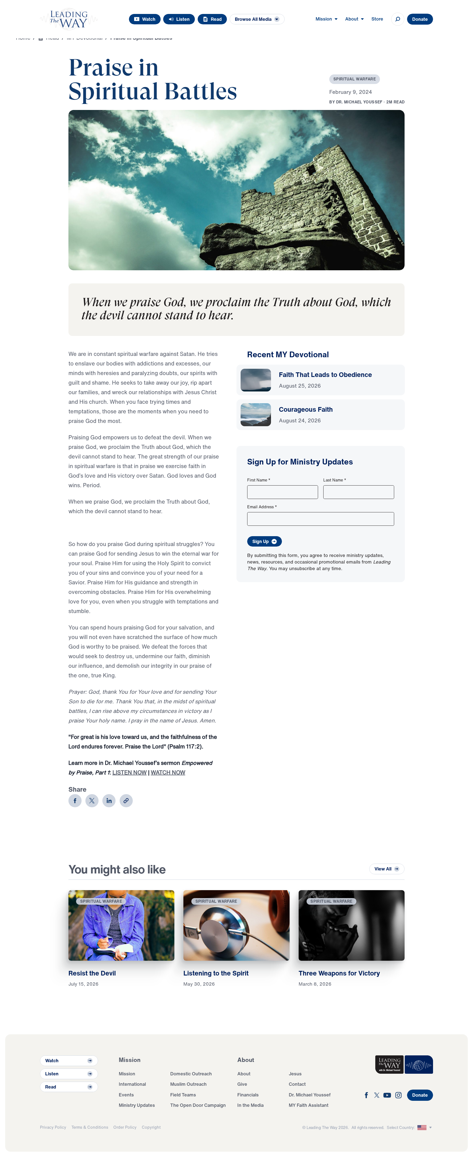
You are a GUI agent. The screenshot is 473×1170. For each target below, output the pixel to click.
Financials (248, 1094)
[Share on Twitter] (92, 800)
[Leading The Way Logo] (69, 19)
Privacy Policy (53, 1127)
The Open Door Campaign (198, 1105)
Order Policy (125, 1127)
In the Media (250, 1105)
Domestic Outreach (191, 1073)
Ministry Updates (137, 1105)
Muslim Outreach (188, 1084)
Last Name (334, 480)
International (132, 1084)
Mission (127, 1073)
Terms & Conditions (89, 1127)
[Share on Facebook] (75, 800)
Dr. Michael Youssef (310, 1094)
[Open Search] (397, 19)
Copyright (151, 1127)
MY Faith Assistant (308, 1105)
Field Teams (183, 1094)
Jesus (295, 1073)
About (243, 1073)
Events (126, 1094)
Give (242, 1084)
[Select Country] (425, 1127)
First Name (258, 480)
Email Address (262, 506)
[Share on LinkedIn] (109, 800)
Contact (297, 1084)
